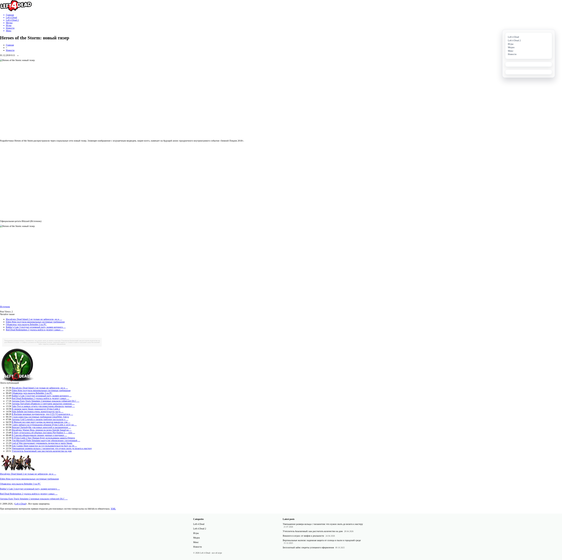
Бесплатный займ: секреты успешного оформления (308, 547)
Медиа (196, 537)
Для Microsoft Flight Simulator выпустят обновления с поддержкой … (46, 440)
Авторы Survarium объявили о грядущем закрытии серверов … (43, 403)
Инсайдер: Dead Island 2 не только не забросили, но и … (34, 319)
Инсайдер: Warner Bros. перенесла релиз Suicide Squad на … (42, 430)
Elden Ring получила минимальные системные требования (35, 322)
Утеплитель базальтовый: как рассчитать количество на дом (42, 451)
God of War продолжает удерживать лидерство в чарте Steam (42, 443)
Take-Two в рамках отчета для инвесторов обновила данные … (43, 406)
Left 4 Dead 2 (199, 528)
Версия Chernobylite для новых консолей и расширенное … (41, 427)
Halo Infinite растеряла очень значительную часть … (37, 411)
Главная (10, 45)
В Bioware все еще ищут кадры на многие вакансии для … (41, 422)
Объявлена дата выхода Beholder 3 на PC (26, 324)
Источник (5, 306)
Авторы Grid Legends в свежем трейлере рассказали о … (40, 419)
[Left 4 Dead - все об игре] (16, 10)
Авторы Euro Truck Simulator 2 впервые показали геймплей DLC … (45, 401)
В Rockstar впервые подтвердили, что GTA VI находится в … (42, 414)
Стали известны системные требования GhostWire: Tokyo (40, 417)
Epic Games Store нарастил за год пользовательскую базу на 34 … (44, 446)
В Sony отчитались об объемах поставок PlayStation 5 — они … (43, 432)
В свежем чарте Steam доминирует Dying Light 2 (36, 409)
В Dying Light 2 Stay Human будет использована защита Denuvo (43, 438)
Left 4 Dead (20, 503)
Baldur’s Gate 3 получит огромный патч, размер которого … (36, 327)
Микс (196, 542)
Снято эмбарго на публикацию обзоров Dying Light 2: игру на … (44, 424)
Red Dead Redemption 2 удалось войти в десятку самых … (34, 330)
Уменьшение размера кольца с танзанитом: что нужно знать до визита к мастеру (32, 340)
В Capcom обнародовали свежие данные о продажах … (39, 435)
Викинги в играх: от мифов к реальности (22, 342)
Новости (10, 50)
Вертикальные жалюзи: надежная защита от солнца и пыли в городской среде (64, 342)
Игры (196, 533)
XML (113, 508)
